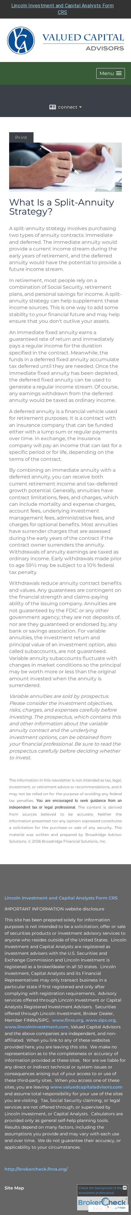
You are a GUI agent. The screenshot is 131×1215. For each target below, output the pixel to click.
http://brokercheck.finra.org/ (36, 1169)
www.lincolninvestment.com (37, 1027)
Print (21, 137)
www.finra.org (67, 1020)
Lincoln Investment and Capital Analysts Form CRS (61, 898)
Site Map (14, 1188)
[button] (110, 73)
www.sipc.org (101, 1020)
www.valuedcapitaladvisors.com (86, 1087)
